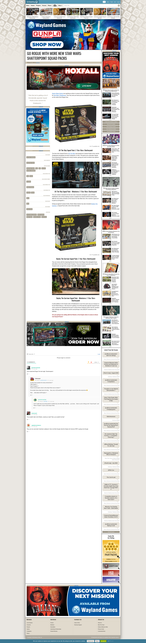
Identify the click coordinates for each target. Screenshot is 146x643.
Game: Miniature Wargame (31, 214)
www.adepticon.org (111, 566)
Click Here (111, 559)
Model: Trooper (29, 216)
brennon (38, 62)
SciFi (40, 168)
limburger (38, 378)
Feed (111, 2)
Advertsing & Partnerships (55, 629)
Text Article (29, 181)
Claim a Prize (77, 622)
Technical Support (78, 624)
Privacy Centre (101, 629)
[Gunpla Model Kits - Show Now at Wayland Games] (73, 34)
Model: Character (41, 214)
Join (115, 2)
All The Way (72, 153)
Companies (29, 631)
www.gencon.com (111, 573)
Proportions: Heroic (37, 216)
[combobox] (91, 5)
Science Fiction (29, 209)
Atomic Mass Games (57, 93)
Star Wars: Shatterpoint (60, 95)
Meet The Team (101, 624)
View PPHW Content (111, 131)
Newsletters (52, 627)
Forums (44, 5)
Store (108, 2)
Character (28, 192)
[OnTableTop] (32, 2)
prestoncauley (42, 399)
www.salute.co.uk (111, 580)
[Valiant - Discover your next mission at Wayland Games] (111, 77)
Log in (118, 2)
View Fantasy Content (111, 126)
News (27, 5)
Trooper (32, 192)
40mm (28, 203)
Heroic (28, 198)
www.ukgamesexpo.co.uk (111, 549)
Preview (31, 176)
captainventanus (36, 425)
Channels (29, 624)
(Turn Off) (67, 65)
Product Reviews (53, 631)
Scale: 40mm (44, 216)
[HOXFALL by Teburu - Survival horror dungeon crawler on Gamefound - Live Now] (63, 89)
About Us (100, 622)
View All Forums (111, 531)
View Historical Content (111, 129)
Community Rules (101, 631)
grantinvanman (35, 367)
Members (52, 624)
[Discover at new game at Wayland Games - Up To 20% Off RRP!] (37, 142)
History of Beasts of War (103, 627)
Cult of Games (30, 622)
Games (33, 5)
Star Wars (43, 168)
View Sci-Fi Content (111, 124)
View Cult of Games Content (111, 121)
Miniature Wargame (30, 187)
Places (49, 5)
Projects (38, 5)
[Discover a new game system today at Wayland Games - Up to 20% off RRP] (63, 345)
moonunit (34, 413)
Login (98, 354)
